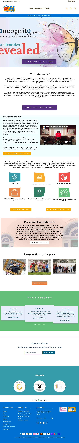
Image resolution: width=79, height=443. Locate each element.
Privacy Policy (6, 424)
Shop (31, 8)
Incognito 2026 (7, 421)
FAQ (4, 414)
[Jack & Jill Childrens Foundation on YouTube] (44, 423)
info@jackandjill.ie (26, 414)
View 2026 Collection (39, 107)
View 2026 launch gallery (17, 153)
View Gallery (39, 283)
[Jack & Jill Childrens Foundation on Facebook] (41, 423)
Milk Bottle (43, 400)
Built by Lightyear (60, 437)
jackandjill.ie (6, 429)
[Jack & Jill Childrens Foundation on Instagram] (37, 423)
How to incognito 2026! (58, 209)
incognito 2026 (38, 8)
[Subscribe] (52, 418)
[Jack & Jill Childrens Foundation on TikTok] (47, 423)
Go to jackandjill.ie (8, 1)
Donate (47, 8)
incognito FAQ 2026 (21, 209)
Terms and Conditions (9, 426)
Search (5, 411)
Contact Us (17, 1)
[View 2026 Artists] (39, 232)
